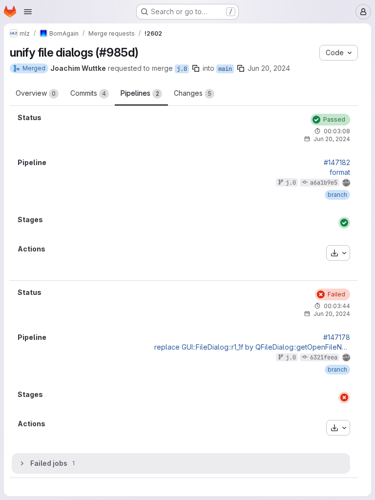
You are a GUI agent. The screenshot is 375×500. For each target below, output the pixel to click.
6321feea (323, 357)
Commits (88, 93)
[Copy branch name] (196, 68)
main (225, 69)
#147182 (337, 163)
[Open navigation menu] (28, 12)
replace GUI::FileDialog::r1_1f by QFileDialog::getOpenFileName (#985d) (252, 347)
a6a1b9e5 (323, 183)
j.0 (182, 69)
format (340, 172)
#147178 (336, 337)
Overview (36, 93)
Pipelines (140, 93)
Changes (192, 93)
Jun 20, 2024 (269, 68)
